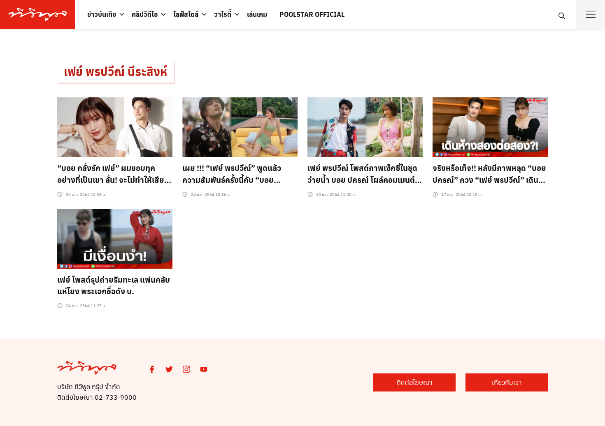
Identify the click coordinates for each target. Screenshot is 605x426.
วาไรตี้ (222, 14)
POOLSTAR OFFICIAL (311, 14)
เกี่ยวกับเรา (507, 382)
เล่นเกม (257, 14)
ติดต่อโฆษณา (415, 382)
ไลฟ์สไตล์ (185, 14)
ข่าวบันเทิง (101, 14)
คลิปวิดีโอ (145, 14)
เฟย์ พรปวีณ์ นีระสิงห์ (115, 71)
